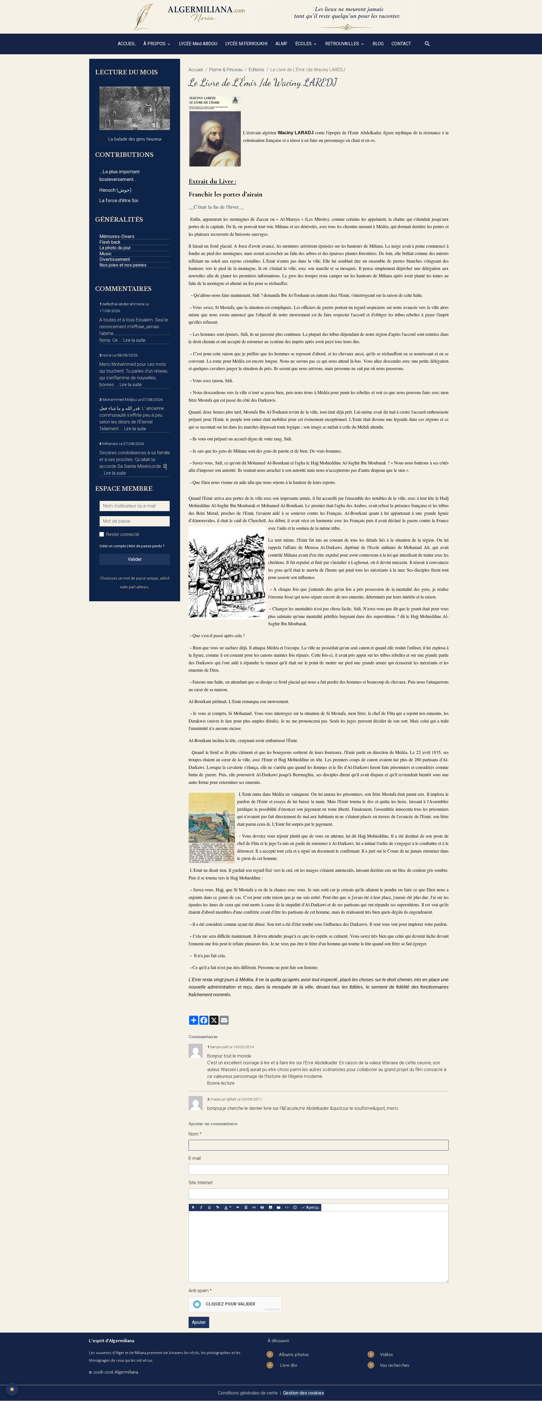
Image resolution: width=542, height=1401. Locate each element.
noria (107, 355)
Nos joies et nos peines (123, 265)
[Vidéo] (278, 1207)
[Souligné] (209, 1207)
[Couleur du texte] (228, 1207)
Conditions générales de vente (248, 1393)
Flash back (110, 242)
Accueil (196, 69)
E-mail (195, 1158)
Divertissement (114, 259)
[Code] (287, 1207)
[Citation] (237, 1207)
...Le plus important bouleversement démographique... (119, 176)
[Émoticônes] (295, 1207)
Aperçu (312, 1207)
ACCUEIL (127, 43)
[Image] (270, 1207)
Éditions (256, 69)
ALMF (281, 43)
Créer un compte (112, 546)
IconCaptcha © (272, 1309)
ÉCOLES (304, 43)
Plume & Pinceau (225, 69)
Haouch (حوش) (115, 190)
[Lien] (254, 1207)
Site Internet (201, 1182)
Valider (135, 559)
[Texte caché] (262, 1207)
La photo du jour (115, 247)
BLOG (378, 43)
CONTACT (401, 43)
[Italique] (201, 1207)
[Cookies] (12, 1389)
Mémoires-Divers (116, 236)
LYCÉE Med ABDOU (198, 43)
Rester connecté (122, 534)
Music (105, 253)
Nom (193, 1134)
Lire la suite (134, 340)
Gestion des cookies (303, 1393)
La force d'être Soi (118, 200)
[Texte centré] (246, 1207)
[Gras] (193, 1207)
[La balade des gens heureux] (134, 108)
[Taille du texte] (217, 1207)
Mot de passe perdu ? (146, 546)
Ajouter (199, 1322)
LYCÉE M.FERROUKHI (246, 43)
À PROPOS (155, 43)
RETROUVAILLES (342, 43)
